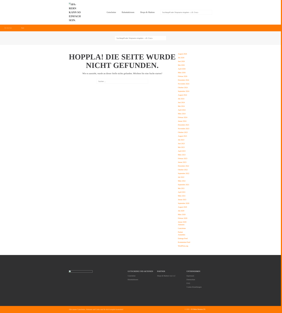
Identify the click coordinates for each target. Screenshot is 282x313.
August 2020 (182, 207)
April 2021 (182, 192)
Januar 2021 (182, 200)
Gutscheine (111, 12)
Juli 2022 (181, 177)
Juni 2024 (181, 102)
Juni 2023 (181, 143)
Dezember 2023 (183, 125)
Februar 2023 (182, 158)
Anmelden (181, 235)
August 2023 (182, 136)
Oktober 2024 (183, 87)
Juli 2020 (181, 211)
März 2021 (182, 196)
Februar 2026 (182, 76)
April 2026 (182, 69)
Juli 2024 (181, 99)
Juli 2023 (181, 140)
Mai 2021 (181, 188)
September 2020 (183, 203)
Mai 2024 (181, 106)
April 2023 (182, 151)
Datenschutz (190, 279)
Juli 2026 (181, 58)
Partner (180, 232)
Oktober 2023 (183, 132)
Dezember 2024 (183, 80)
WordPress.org (183, 246)
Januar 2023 (182, 162)
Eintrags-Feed (183, 238)
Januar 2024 (182, 121)
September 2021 (183, 185)
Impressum (190, 276)
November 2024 (183, 84)
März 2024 (182, 114)
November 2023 (183, 129)
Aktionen (181, 225)
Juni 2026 (181, 61)
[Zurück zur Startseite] (75, 12)
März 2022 (182, 181)
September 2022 (183, 173)
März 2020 (182, 214)
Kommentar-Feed (184, 242)
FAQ (188, 283)
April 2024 (182, 110)
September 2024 (183, 91)
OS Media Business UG (198, 309)
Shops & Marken (147, 12)
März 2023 (182, 155)
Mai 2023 (181, 147)
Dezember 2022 (183, 166)
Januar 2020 (182, 222)
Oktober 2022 (183, 170)
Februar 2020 (182, 218)
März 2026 (182, 72)
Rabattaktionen (128, 12)
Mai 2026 (181, 65)
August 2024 (182, 95)
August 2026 (182, 54)
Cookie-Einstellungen (194, 287)
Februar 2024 (182, 117)
